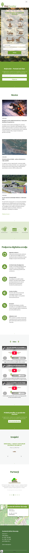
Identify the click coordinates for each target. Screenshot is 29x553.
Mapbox (27, 524)
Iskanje (14, 52)
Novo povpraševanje (14, 421)
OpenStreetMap (10, 524)
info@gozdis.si (12, 514)
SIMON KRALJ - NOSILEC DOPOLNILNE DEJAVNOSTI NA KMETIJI (14, 444)
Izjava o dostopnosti (6, 544)
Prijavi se (14, 79)
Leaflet (2, 524)
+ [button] (1, 506)
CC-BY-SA (20, 524)
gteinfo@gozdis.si (6, 541)
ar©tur (14, 551)
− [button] (1, 508)
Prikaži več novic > (6, 214)
